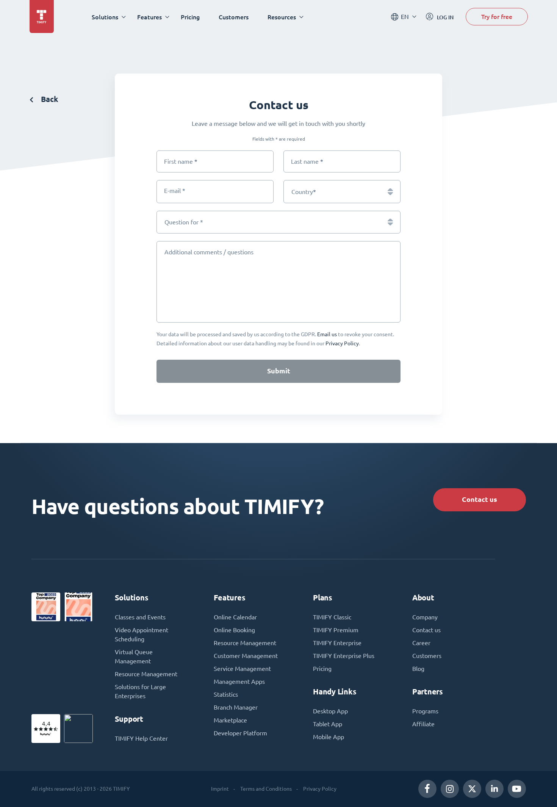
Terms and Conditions (266, 789)
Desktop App (330, 711)
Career (421, 642)
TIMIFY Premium (335, 630)
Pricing (190, 16)
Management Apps (239, 681)
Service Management (242, 668)
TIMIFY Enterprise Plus (343, 655)
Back (48, 99)
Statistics (226, 694)
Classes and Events (140, 617)
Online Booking (234, 630)
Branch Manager (236, 707)
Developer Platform (240, 733)
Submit (278, 371)
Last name (307, 161)
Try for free (496, 16)
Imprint (220, 789)
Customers (234, 16)
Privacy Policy (342, 343)
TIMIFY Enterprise (337, 642)
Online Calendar (235, 617)
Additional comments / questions (208, 252)
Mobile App (328, 736)
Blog (418, 668)
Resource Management (146, 674)
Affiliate (423, 724)
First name (180, 161)
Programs (425, 711)
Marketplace (230, 720)
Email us (327, 334)
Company (425, 617)
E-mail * (174, 190)
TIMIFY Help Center (141, 738)
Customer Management (246, 655)
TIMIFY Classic (332, 617)
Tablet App (327, 724)
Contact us (479, 499)
